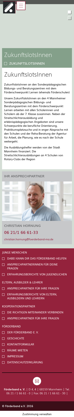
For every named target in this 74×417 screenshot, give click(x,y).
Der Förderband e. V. (23, 332)
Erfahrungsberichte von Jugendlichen (37, 274)
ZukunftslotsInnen (27, 63)
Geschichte (15, 338)
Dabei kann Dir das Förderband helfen (36, 258)
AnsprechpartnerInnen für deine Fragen (32, 266)
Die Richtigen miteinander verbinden (35, 312)
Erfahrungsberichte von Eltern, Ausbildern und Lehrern (32, 296)
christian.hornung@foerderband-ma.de (28, 239)
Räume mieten (17, 350)
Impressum (15, 356)
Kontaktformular (20, 344)
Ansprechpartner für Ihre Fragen (33, 288)
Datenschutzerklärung (25, 362)
